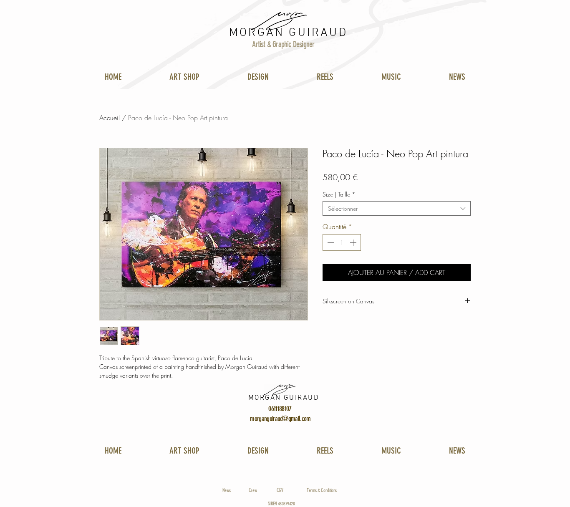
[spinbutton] (341, 242)
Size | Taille (339, 194)
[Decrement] (329, 242)
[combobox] (397, 208)
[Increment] (354, 242)
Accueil (109, 117)
